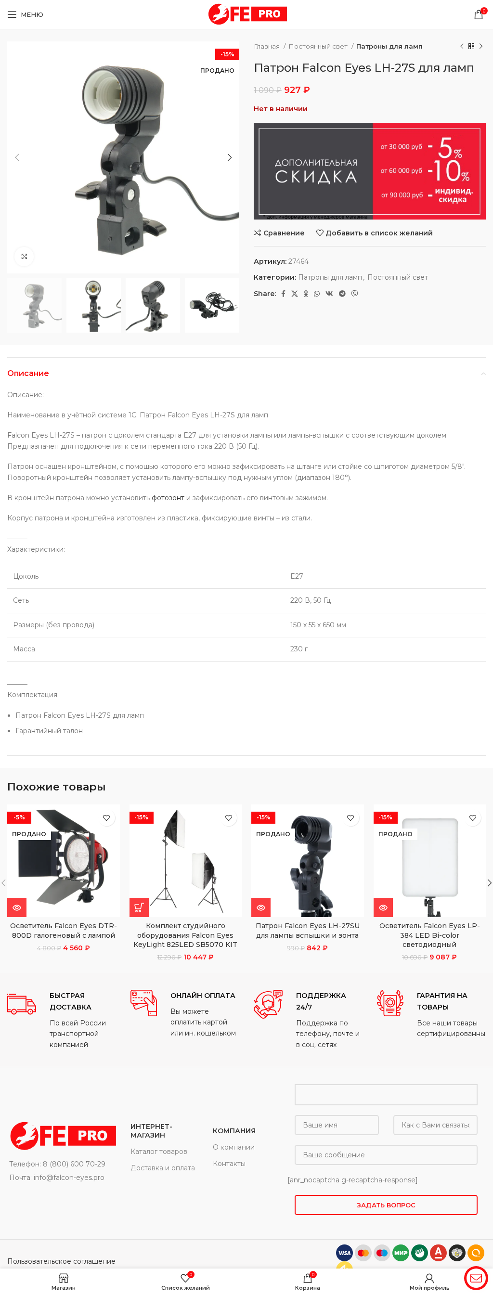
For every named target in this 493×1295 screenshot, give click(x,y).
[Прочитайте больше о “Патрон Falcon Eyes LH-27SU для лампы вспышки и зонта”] (261, 907)
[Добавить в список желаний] (106, 817)
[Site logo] (246, 14)
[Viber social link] (355, 293)
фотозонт (168, 497)
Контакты (229, 1163)
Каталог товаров (158, 1151)
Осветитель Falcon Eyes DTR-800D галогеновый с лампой (63, 930)
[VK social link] (329, 293)
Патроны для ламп (389, 46)
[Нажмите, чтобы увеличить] (24, 256)
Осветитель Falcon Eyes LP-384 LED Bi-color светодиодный (429, 935)
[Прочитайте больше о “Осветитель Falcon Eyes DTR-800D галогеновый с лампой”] (16, 907)
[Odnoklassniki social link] (306, 293)
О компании (234, 1147)
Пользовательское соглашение (61, 1261)
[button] (139, 907)
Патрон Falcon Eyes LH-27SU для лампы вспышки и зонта (308, 930)
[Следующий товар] (481, 47)
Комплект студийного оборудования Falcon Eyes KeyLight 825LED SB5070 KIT (185, 935)
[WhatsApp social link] (317, 293)
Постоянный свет (318, 46)
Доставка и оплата (162, 1168)
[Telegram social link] (342, 293)
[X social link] (294, 293)
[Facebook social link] (283, 293)
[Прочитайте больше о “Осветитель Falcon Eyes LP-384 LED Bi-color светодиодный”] (383, 907)
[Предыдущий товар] (462, 47)
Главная (267, 46)
